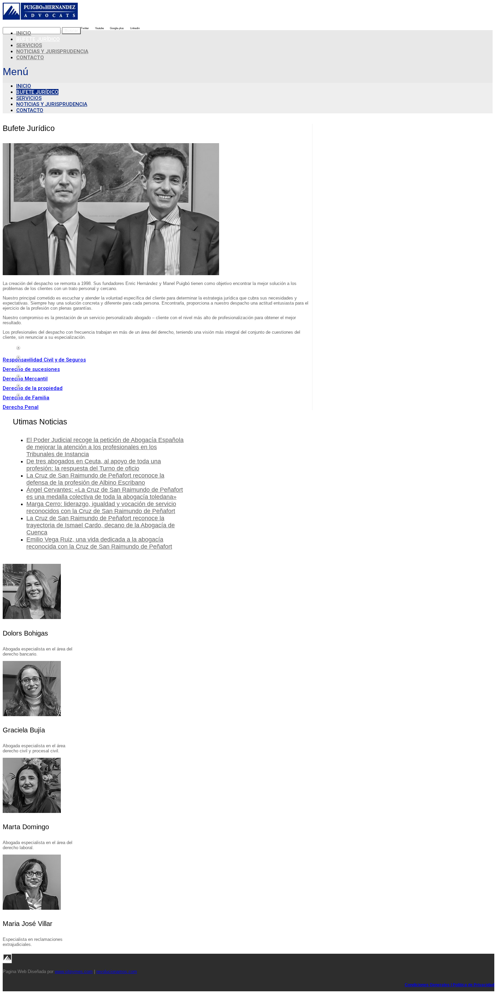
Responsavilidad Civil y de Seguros (44, 360)
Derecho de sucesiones (31, 369)
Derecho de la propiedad (33, 388)
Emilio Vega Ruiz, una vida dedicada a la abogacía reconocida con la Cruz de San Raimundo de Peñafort (99, 543)
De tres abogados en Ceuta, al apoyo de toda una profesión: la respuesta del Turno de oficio (93, 465)
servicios (29, 98)
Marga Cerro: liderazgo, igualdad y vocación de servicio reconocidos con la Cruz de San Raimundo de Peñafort (101, 507)
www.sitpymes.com (74, 971)
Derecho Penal (21, 407)
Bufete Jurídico (37, 92)
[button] (248, 72)
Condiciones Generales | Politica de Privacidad (449, 984)
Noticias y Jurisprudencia (52, 51)
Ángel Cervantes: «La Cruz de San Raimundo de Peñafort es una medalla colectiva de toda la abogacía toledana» (104, 493)
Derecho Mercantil (25, 379)
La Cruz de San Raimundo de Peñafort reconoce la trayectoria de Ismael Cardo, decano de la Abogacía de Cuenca (100, 525)
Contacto (30, 57)
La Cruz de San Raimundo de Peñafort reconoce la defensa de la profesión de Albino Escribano (95, 479)
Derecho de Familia (26, 398)
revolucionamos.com (116, 971)
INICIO (23, 86)
